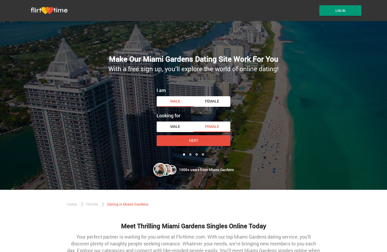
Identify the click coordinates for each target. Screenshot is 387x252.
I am (161, 90)
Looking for (168, 115)
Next (193, 140)
